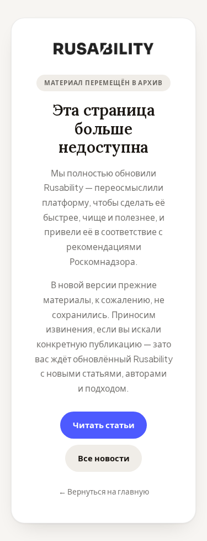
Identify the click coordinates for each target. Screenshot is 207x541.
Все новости (104, 458)
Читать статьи (104, 425)
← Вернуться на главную (104, 491)
